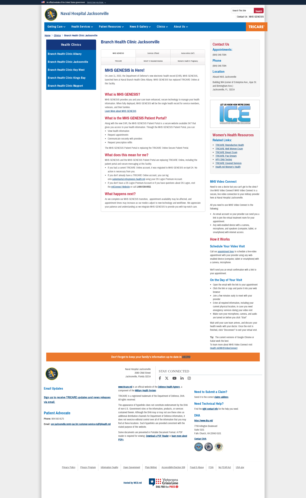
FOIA (211, 467)
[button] (97, 2)
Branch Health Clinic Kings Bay (67, 78)
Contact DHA (200, 438)
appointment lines (226, 251)
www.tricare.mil (125, 386)
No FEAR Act (225, 467)
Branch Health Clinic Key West (66, 70)
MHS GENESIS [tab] (118, 53)
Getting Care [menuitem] (55, 26)
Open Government (131, 467)
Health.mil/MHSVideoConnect (223, 348)
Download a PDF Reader (157, 436)
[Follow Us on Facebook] (160, 378)
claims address (221, 397)
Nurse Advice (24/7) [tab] (187, 53)
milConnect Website (120, 186)
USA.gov (240, 467)
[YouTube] (174, 378)
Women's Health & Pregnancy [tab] (188, 61)
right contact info (210, 408)
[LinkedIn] (182, 378)
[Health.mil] (208, 446)
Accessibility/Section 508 (173, 467)
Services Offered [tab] (153, 53)
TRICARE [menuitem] (256, 26)
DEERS (186, 357)
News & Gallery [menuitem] (139, 26)
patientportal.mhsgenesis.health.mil (128, 179)
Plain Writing (151, 467)
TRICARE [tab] (118, 61)
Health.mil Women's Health (227, 166)
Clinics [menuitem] (161, 26)
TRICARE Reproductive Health (229, 145)
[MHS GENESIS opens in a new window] (256, 16)
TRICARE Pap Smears (226, 155)
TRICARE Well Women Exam (229, 148)
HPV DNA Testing (223, 159)
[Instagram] (189, 378)
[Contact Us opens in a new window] (242, 16)
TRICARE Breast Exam (226, 152)
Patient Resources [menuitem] (110, 26)
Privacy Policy (68, 467)
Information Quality (109, 467)
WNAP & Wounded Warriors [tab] (153, 61)
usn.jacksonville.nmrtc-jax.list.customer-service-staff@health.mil (81, 424)
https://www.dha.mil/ (203, 420)
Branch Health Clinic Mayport (65, 86)
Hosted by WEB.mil (133, 482)
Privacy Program (88, 467)
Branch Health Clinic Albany (64, 54)
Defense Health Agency (169, 386)
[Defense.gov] (198, 446)
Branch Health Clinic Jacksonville (68, 62)
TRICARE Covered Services (228, 163)
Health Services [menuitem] (80, 26)
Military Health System (145, 390)
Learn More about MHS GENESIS (120, 111)
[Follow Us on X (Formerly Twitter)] (166, 378)
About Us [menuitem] (179, 26)
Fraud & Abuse (197, 467)
